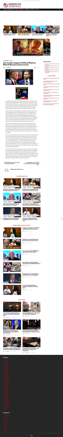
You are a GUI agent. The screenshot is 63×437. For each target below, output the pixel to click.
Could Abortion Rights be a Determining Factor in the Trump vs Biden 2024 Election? (28, 40)
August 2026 (7, 359)
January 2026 (7, 366)
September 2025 (7, 370)
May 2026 (6, 362)
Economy (22, 9)
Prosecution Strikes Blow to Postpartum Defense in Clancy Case (30, 219)
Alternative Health (6, 200)
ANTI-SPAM (55, 433)
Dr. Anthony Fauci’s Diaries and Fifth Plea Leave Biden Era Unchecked (31, 349)
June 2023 (6, 396)
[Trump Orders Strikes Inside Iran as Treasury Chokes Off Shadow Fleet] (12, 307)
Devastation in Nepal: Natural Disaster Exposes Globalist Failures (52, 35)
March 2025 (6, 376)
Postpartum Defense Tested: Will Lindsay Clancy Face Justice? (10, 34)
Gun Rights (27, 9)
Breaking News (10, 9)
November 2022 (7, 403)
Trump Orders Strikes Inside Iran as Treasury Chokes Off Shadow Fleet (11, 314)
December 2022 (7, 402)
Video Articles (7, 429)
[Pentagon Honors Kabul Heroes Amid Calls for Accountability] (12, 212)
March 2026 (6, 364)
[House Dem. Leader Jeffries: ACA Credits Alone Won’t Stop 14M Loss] (12, 342)
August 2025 (7, 371)
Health (37, 9)
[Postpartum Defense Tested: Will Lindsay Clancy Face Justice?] (10, 29)
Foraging (14, 186)
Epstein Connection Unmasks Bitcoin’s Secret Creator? (51, 79)
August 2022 (7, 406)
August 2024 (7, 383)
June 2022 (6, 408)
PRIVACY (39, 433)
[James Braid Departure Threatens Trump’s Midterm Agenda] (31, 307)
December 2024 (7, 379)
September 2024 (7, 382)
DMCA (59, 433)
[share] (41, 40)
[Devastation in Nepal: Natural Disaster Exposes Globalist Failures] (53, 29)
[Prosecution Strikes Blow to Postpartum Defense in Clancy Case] (31, 212)
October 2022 (7, 404)
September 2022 (7, 405)
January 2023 (7, 401)
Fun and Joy (18, 186)
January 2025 (7, 378)
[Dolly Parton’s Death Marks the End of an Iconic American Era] (24, 29)
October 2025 (7, 369)
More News (52, 75)
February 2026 (7, 365)
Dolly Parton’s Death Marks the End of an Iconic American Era (24, 34)
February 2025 (7, 377)
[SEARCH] (59, 10)
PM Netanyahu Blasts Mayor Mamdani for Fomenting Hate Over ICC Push (11, 332)
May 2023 (6, 397)
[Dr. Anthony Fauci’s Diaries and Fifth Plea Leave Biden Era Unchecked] (31, 342)
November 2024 (7, 380)
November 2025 (7, 368)
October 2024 (7, 381)
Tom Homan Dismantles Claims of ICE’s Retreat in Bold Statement (50, 81)
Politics (16, 9)
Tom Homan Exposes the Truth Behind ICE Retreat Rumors (50, 93)
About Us (26, 0)
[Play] (47, 49)
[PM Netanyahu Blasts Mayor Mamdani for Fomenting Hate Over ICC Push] (12, 324)
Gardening (5, 187)
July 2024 (6, 384)
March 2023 (6, 399)
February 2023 (7, 400)
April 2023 (6, 398)
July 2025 (6, 372)
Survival (32, 9)
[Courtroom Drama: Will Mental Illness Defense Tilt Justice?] (38, 29)
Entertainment (9, 186)
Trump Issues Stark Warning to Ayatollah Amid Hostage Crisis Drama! (51, 96)
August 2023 (7, 394)
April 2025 (6, 375)
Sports (6, 427)
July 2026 (6, 360)
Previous (3, 31)
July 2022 (6, 407)
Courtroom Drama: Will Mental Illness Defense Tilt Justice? (38, 34)
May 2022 (6, 409)
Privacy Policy (38, 0)
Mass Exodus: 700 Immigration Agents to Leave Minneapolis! (50, 101)
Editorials (5, 186)
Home (23, 0)
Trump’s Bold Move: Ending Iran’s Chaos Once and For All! (51, 87)
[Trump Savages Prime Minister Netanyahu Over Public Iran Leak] (31, 324)
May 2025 (6, 374)
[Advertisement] (31, 18)
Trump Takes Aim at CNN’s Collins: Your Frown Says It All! (51, 98)
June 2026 (6, 361)
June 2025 (6, 373)
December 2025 (7, 367)
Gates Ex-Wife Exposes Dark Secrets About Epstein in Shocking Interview (51, 104)
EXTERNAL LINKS (49, 433)
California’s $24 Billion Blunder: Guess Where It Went (51, 84)
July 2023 (6, 395)
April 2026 (6, 363)
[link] (14, 40)
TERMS (44, 433)
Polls (5, 425)
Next (59, 31)
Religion (6, 426)
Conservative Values (32, 0)
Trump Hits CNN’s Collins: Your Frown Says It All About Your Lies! (51, 90)
